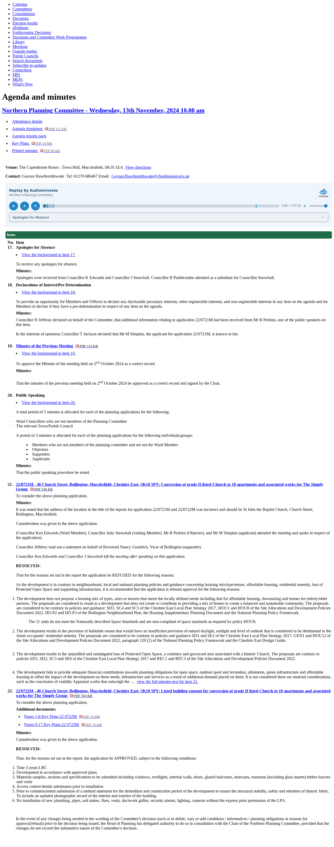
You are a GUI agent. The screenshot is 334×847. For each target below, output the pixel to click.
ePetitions (20, 28)
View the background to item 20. (49, 402)
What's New (23, 84)
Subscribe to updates (29, 65)
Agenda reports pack (29, 136)
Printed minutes (36, 150)
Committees (22, 9)
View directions (138, 167)
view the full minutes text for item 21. (167, 681)
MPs (16, 74)
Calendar (20, 4)
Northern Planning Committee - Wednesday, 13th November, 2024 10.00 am (103, 110)
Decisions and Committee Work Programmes (50, 37)
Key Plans (32, 143)
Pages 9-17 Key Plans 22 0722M (63, 724)
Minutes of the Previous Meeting (57, 346)
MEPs (18, 79)
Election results (25, 23)
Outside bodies (25, 51)
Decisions (21, 18)
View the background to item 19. (49, 353)
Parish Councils (25, 56)
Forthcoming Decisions (32, 32)
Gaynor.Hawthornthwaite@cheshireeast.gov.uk (150, 176)
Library (19, 42)
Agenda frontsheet (39, 128)
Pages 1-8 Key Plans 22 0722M (62, 716)
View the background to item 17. (49, 254)
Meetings (20, 46)
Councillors (22, 70)
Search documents (28, 60)
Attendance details (27, 121)
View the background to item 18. (49, 292)
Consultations (24, 13)
